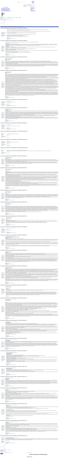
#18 (26, 250)
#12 (26, 167)
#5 (27, 99)
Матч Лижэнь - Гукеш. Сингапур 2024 (5, 9)
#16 (26, 226)
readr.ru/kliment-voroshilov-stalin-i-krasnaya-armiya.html (10, 299)
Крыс (2, 288)
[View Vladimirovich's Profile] (4, 32)
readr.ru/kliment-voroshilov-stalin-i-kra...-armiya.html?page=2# (12, 321)
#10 (27, 147)
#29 (26, 420)
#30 (26, 435)
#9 (27, 139)
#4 (27, 70)
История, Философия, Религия (3, 19)
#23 (26, 338)
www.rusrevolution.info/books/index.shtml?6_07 (10, 236)
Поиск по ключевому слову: (27, 5)
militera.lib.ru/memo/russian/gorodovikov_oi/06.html (11, 352)
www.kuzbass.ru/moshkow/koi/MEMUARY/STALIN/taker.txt (11, 389)
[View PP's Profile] (3, 133)
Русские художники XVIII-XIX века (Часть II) (6, 10)
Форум (33, 2)
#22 (26, 320)
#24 (26, 350)
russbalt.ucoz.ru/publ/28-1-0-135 (10, 228)
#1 (27, 28)
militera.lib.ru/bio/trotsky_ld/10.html (8, 191)
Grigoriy (3, 450)
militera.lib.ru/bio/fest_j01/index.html (8, 251)
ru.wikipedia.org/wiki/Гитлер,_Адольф (9, 46)
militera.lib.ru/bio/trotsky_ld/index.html (9, 58)
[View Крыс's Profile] (3, 289)
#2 (27, 40)
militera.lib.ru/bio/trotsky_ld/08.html (8, 157)
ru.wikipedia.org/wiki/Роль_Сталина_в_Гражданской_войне (12, 437)
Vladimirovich (14, 38)
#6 (27, 107)
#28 (26, 403)
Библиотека (33, 1)
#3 (27, 56)
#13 (26, 190)
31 (4, 448)
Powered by (28, 452)
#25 (26, 366)
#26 (26, 376)
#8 (27, 131)
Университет (1, 18)
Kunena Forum (30, 452)
